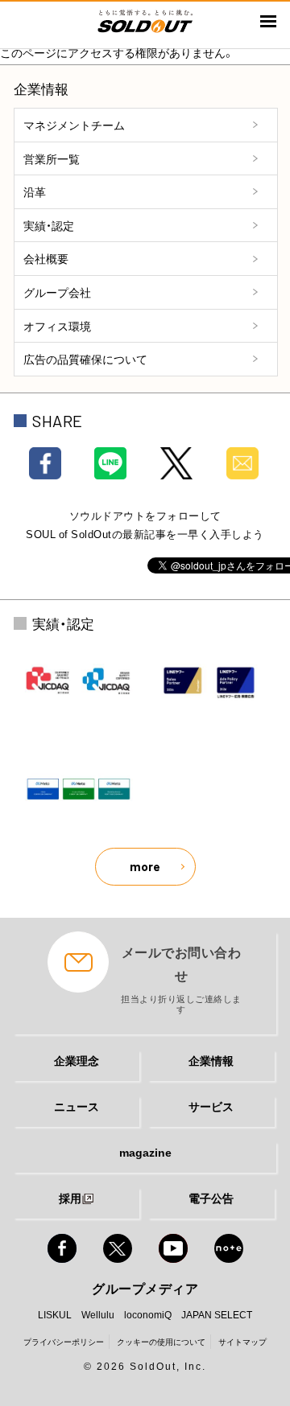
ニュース (76, 1106)
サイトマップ (242, 1341)
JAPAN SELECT (216, 1314)
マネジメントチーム (74, 125)
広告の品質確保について (85, 359)
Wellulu (97, 1314)
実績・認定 (48, 225)
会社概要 (45, 258)
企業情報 (211, 1060)
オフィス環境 (57, 326)
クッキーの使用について (161, 1341)
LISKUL (55, 1314)
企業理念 (76, 1060)
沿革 (34, 191)
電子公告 (211, 1198)
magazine (145, 1152)
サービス (211, 1106)
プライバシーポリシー (63, 1341)
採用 (70, 1198)
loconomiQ (148, 1314)
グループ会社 (57, 292)
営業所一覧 (51, 158)
